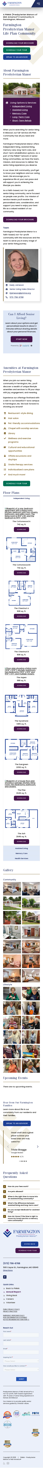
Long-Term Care (21, 117)
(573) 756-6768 (11, 1263)
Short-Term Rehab (21, 120)
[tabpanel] (21, 673)
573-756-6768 (16, 297)
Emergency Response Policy (14, 1315)
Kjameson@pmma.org (20, 293)
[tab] (21, 498)
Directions (8, 1270)
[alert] (21, 1086)
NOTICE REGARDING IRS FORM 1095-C (16, 1320)
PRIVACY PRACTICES (10, 1311)
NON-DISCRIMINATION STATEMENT (15, 1317)
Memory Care (19, 113)
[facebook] (4, 1277)
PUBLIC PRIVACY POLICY (11, 1309)
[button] (19, 1161)
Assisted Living (20, 109)
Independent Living (22, 106)
